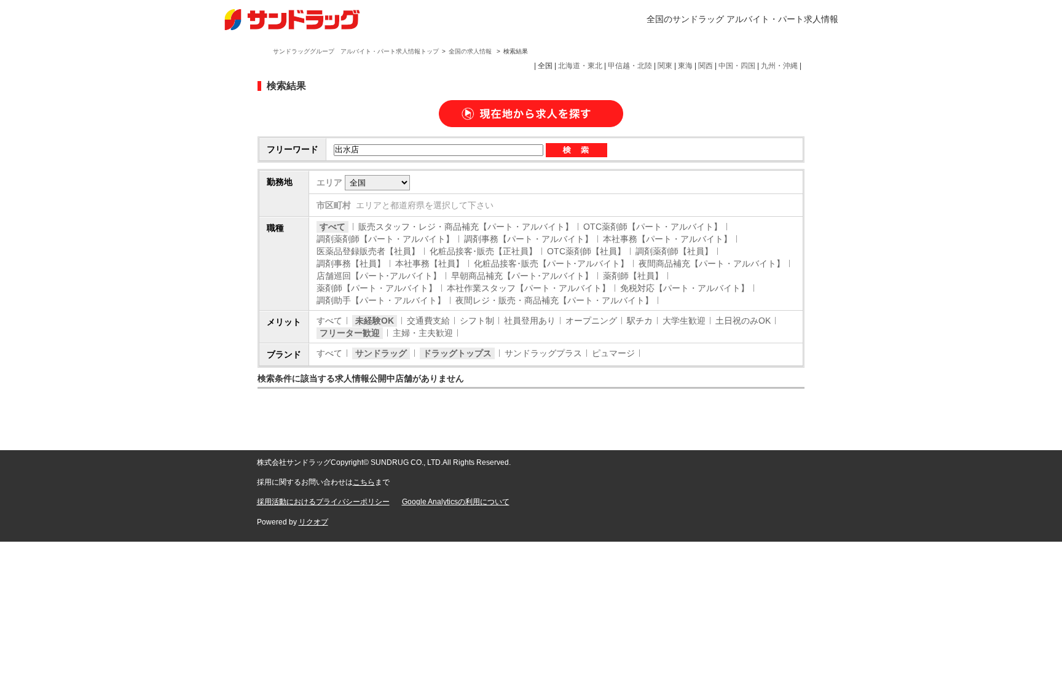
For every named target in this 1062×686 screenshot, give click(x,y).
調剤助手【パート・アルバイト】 (381, 300)
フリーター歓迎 (350, 333)
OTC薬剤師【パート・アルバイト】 (652, 227)
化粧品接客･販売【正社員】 (483, 251)
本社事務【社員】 (429, 263)
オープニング (591, 320)
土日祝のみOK (743, 320)
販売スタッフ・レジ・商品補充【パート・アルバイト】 (465, 227)
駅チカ (640, 320)
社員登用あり (530, 320)
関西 (705, 65)
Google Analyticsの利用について (455, 501)
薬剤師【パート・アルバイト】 (377, 288)
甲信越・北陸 (630, 65)
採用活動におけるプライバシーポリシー (323, 501)
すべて (332, 227)
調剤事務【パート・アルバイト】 (528, 239)
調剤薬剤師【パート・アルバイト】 (385, 239)
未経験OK (374, 320)
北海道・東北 (580, 65)
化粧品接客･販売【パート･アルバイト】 (551, 263)
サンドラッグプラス (543, 353)
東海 (685, 65)
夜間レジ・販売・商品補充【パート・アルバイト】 (554, 300)
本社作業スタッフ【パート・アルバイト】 (528, 288)
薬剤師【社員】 (633, 276)
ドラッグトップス (457, 353)
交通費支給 (428, 320)
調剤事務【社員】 (351, 263)
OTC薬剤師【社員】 (586, 251)
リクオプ (313, 522)
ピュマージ (613, 353)
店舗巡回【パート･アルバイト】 (379, 276)
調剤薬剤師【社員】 (674, 251)
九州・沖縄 (779, 65)
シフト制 (477, 320)
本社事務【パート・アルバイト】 (667, 239)
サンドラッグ (381, 353)
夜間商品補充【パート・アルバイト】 (712, 263)
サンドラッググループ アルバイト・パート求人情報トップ (356, 51)
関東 (665, 65)
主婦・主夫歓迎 (423, 333)
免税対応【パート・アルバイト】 (684, 288)
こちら (364, 482)
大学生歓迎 (684, 320)
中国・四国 (736, 65)
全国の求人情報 (471, 51)
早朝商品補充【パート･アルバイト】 (522, 276)
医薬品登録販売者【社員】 (368, 251)
